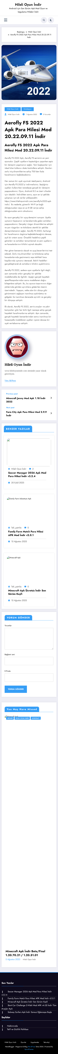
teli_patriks (16, 527)
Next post (10, 407)
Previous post (12, 394)
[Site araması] (44, 20)
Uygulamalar (35, 1042)
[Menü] (5, 20)
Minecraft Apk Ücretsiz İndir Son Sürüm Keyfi (27, 592)
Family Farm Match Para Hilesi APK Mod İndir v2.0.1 (25, 533)
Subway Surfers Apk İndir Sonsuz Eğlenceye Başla (30, 1012)
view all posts (10, 381)
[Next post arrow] (51, 413)
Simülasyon (28, 109)
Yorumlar (8, 625)
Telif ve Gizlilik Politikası (17, 1029)
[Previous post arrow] (51, 398)
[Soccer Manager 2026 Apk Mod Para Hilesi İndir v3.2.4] (29, 452)
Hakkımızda (12, 1025)
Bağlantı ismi (10, 654)
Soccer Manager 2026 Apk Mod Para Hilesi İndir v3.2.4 (27, 474)
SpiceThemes (29, 1049)
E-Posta (8, 671)
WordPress (31, 1046)
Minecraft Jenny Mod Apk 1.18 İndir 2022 (25, 400)
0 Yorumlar (47, 114)
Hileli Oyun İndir (28, 4)
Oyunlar (24, 718)
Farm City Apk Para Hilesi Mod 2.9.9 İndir (26, 413)
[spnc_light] (51, 20)
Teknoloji (46, 1042)
